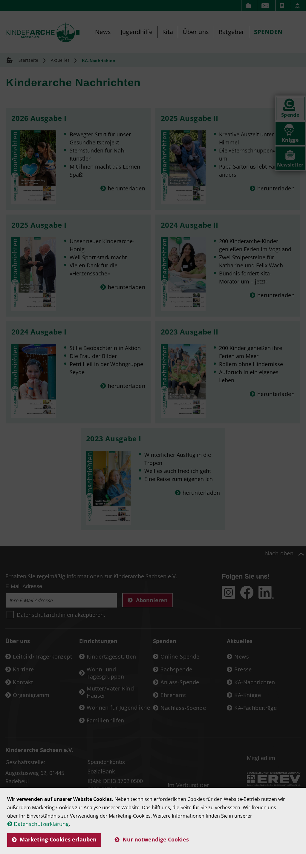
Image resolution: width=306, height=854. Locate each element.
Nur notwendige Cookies (156, 839)
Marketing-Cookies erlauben (58, 839)
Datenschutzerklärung (41, 823)
